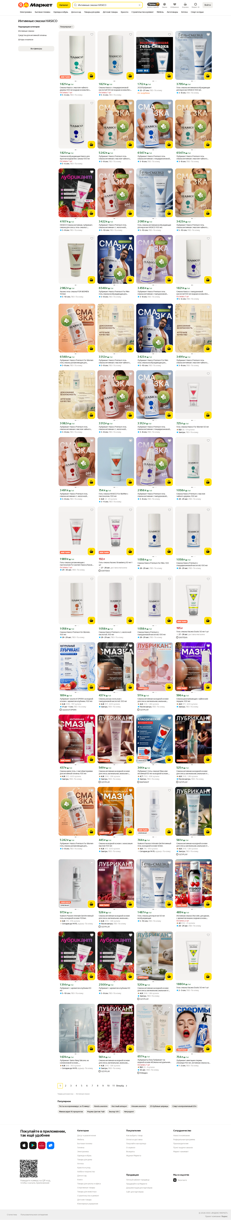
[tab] (25, 12)
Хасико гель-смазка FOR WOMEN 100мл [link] (74, 292)
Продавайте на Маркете (136, 1184)
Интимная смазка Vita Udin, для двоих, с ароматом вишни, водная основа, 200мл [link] (192, 917)
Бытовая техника (84, 1143)
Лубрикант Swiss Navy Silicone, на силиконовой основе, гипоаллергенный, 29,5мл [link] (74, 1061)
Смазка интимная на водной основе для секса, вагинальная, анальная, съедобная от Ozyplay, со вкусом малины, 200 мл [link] (114, 917)
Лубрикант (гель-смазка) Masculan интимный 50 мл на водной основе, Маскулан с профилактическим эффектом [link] (153, 772)
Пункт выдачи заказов (183, 1147)
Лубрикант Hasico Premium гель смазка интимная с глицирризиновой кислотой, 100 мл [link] (154, 157)
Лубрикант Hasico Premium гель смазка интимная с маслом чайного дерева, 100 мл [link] (114, 157)
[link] (74, 1106)
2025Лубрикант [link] (145, 87)
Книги (79, 1180)
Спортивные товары (86, 1188)
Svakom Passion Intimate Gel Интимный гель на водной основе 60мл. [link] (154, 844)
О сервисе (130, 1147)
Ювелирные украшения (87, 1204)
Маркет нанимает (181, 1151)
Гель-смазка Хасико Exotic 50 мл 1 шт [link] (192, 632)
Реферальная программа (184, 1139)
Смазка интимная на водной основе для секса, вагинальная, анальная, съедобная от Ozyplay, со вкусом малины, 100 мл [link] (114, 1061)
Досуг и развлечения (86, 1135)
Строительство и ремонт (88, 1196)
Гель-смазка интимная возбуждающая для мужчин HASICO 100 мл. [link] (193, 88)
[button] (67, 27)
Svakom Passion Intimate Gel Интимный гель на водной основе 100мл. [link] (76, 917)
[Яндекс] (224, 1216)
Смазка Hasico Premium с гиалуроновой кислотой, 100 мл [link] (152, 633)
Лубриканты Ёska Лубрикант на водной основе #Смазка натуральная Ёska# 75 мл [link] (154, 1061)
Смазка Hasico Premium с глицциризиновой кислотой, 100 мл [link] (192, 564)
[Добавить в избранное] (92, 34)
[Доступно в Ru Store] (50, 1149)
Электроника (83, 1151)
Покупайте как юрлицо (136, 1143)
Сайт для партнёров (135, 1192)
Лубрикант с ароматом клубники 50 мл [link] (75, 989)
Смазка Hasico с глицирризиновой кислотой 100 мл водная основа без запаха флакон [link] (114, 88)
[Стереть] (139, 5)
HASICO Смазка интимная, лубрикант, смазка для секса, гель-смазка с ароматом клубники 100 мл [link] (76, 226)
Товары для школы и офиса (89, 1184)
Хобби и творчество (86, 1172)
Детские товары (84, 1200)
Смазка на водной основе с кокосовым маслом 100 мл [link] (115, 844)
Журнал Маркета (133, 1156)
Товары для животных (87, 1192)
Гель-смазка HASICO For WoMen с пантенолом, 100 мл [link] (113, 495)
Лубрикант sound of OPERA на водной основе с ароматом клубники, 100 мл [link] (76, 700)
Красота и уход (83, 1168)
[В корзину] (91, 76)
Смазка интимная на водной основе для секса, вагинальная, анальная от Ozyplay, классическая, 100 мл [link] (191, 844)
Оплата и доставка (134, 1139)
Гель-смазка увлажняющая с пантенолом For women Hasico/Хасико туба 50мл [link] (76, 563)
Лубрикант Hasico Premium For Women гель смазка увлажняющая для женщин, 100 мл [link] (76, 361)
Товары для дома (84, 1160)
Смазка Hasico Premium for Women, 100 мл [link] (75, 633)
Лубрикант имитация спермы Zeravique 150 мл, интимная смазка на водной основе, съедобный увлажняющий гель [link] (192, 1061)
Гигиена (80, 1147)
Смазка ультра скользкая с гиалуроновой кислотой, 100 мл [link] (113, 700)
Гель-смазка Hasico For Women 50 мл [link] (192, 427)
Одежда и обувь (84, 1156)
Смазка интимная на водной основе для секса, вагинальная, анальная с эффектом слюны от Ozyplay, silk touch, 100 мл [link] (115, 772)
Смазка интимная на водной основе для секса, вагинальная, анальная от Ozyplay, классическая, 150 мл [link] (153, 989)
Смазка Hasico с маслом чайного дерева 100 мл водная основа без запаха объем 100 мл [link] (74, 88)
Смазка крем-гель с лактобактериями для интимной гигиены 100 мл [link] (76, 772)
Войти (208, 5)
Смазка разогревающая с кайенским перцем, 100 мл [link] (192, 700)
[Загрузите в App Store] (24, 1149)
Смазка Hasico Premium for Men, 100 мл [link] (153, 564)
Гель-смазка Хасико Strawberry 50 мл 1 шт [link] (115, 563)
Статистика (12, 1215)
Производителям (180, 1143)
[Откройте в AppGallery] (41, 1149)
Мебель (80, 1139)
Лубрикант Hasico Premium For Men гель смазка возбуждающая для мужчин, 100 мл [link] (114, 292)
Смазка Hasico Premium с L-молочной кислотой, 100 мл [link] (115, 633)
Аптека (80, 1164)
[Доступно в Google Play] (33, 1149)
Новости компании (181, 1135)
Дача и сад (81, 1176)
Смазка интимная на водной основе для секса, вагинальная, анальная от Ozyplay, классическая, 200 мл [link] (191, 772)
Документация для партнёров (139, 1188)
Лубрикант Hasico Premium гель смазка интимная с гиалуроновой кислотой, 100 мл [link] (152, 292)
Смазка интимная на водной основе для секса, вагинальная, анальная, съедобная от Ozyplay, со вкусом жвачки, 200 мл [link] (153, 700)
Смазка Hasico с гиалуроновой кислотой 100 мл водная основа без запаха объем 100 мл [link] (192, 292)
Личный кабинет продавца (137, 1180)
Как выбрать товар (134, 1135)
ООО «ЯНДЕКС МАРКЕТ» (217, 1213)
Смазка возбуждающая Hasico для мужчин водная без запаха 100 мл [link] (75, 157)
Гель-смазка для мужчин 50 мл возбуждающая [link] (151, 917)
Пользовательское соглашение (34, 1215)
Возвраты (130, 1151)
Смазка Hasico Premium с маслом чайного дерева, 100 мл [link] (190, 495)
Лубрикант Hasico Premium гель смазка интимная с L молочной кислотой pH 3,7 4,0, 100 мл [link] (112, 226)
